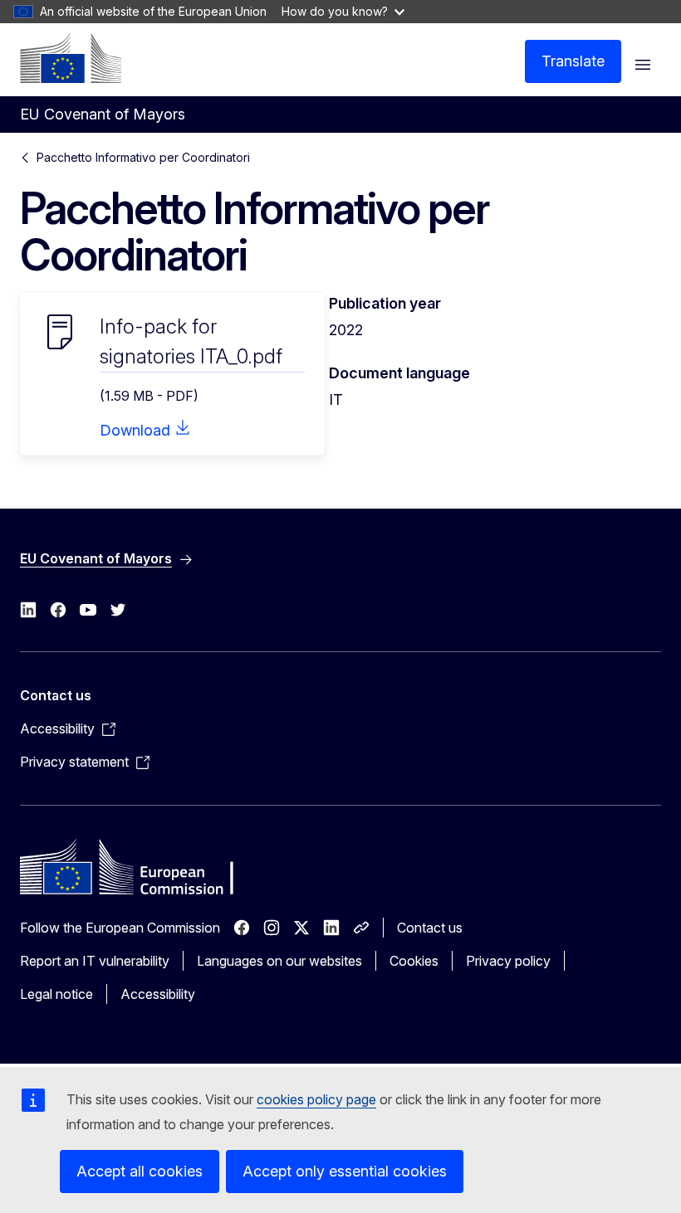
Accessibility (157, 994)
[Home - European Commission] (70, 58)
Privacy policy (508, 960)
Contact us (430, 927)
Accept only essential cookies (345, 1171)
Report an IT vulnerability (94, 960)
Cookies (413, 960)
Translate (573, 61)
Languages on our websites (279, 960)
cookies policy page (316, 1099)
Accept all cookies (139, 1171)
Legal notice (56, 994)
